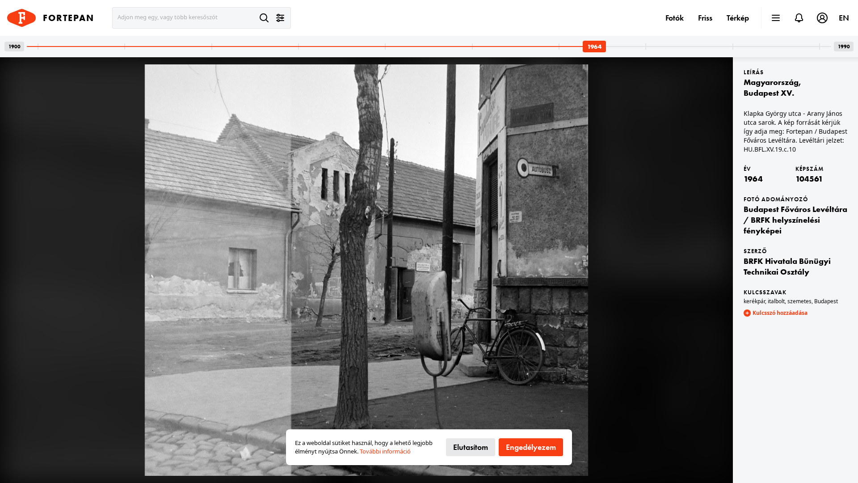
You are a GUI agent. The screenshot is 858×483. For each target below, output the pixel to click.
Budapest (826, 301)
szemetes (799, 301)
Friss (705, 18)
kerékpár (754, 301)
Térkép (738, 18)
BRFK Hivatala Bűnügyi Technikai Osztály (787, 266)
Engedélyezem (531, 447)
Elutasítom (470, 447)
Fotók (674, 18)
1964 (753, 179)
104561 (809, 179)
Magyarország (771, 82)
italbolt (776, 301)
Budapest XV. (769, 93)
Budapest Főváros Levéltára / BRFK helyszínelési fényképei (795, 220)
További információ (385, 451)
